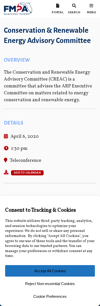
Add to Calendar (27, 172)
